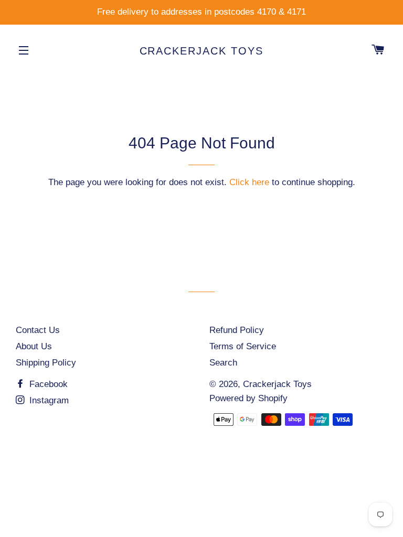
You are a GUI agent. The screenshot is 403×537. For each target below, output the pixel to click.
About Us (34, 346)
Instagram (48, 400)
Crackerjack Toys (202, 51)
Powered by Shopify (248, 398)
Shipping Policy (46, 363)
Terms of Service (242, 346)
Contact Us (38, 330)
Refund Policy (236, 330)
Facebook (47, 384)
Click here (249, 182)
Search (223, 363)
